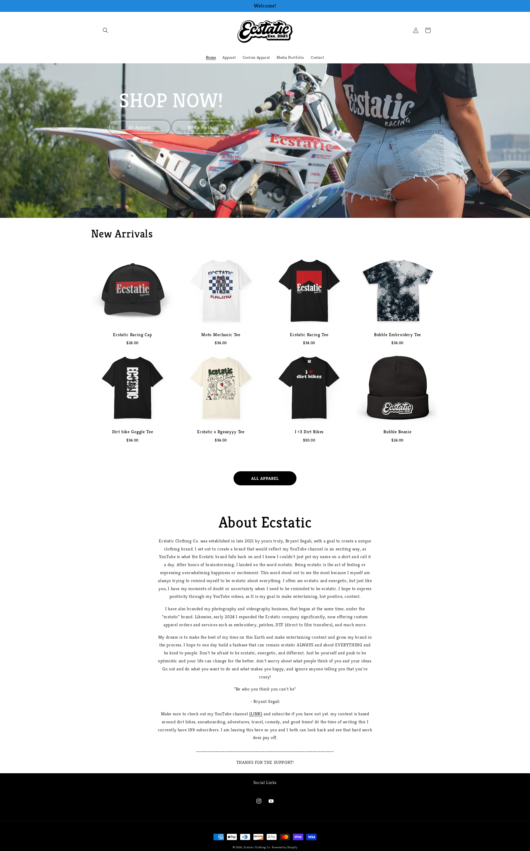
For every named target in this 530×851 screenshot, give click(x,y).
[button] (105, 30)
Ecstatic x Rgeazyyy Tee (221, 432)
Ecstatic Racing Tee (309, 335)
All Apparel (139, 127)
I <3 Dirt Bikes (309, 432)
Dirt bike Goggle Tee (132, 432)
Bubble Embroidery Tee (397, 335)
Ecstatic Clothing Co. (257, 847)
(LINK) (256, 714)
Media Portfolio (203, 127)
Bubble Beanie (397, 432)
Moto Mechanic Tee (220, 335)
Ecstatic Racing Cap (132, 335)
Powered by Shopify (285, 847)
